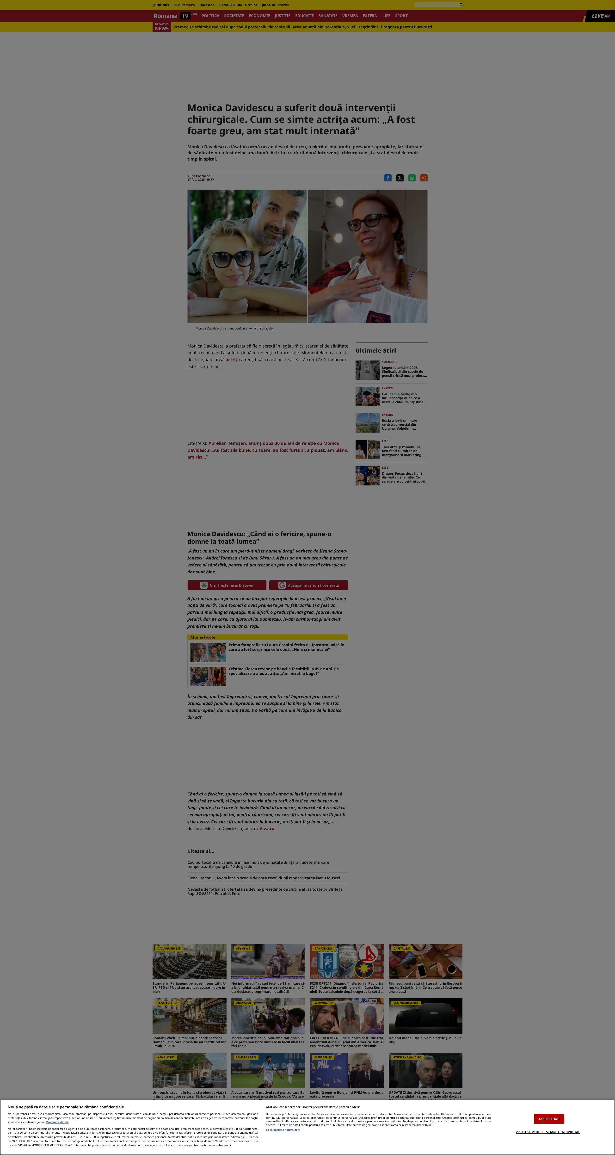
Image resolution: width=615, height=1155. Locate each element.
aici (243, 1137)
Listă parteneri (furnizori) (283, 1129)
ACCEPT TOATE (549, 1119)
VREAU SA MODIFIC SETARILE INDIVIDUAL (548, 1132)
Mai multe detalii (57, 1122)
